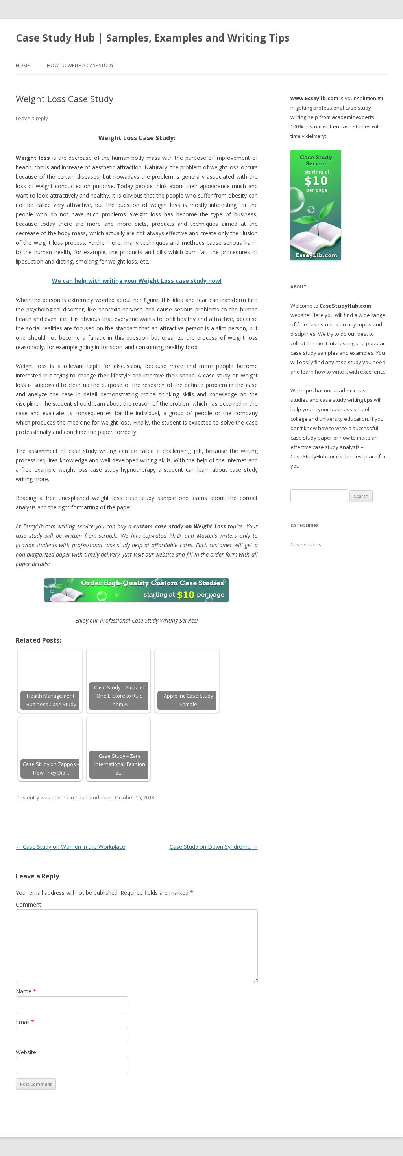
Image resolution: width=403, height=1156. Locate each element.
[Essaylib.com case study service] (315, 258)
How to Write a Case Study (80, 65)
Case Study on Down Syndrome (214, 846)
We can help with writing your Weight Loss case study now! (137, 280)
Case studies (90, 797)
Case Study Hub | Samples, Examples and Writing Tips (153, 38)
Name (26, 991)
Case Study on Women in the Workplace (70, 846)
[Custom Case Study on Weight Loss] (137, 590)
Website (26, 1052)
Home (23, 65)
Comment (28, 904)
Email (25, 1022)
